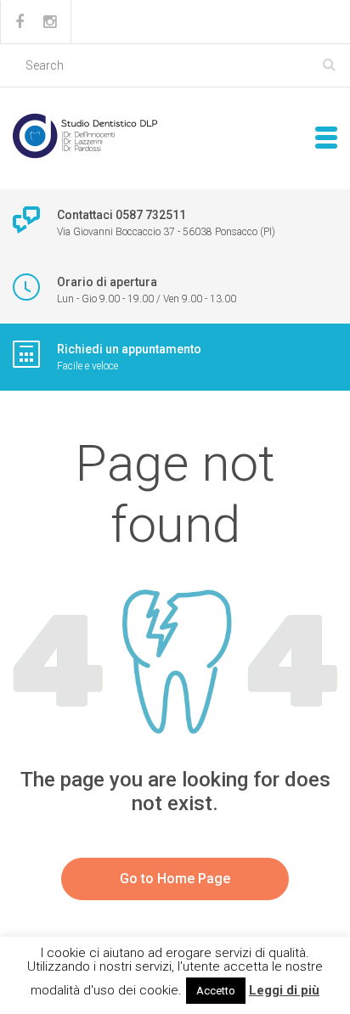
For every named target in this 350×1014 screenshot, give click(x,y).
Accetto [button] (215, 990)
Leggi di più (284, 990)
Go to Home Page (175, 878)
